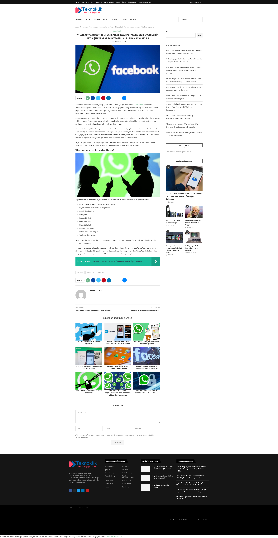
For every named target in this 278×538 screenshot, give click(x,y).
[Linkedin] (82, 490)
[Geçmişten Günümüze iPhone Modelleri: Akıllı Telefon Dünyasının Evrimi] (174, 237)
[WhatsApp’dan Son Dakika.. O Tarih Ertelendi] (88, 381)
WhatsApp (101, 272)
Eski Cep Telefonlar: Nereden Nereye (173, 222)
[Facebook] (70, 490)
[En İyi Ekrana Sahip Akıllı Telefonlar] (145, 487)
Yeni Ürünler (126, 480)
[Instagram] (74, 490)
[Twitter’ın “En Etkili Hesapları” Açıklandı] (88, 331)
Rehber (133, 20)
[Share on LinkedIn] (108, 98)
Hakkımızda (98, 2)
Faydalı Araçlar (110, 473)
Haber (88, 20)
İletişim (106, 2)
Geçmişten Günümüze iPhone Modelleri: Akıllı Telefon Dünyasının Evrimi (174, 249)
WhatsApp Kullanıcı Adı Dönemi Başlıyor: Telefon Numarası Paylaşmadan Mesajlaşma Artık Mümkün (184, 70)
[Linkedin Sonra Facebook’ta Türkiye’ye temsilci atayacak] (146, 356)
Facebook (80, 272)
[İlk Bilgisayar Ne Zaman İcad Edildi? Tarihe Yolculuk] (194, 237)
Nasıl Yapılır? (109, 466)
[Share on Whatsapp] (114, 98)
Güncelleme (91, 272)
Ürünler (124, 2)
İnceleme (96, 20)
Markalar (117, 2)
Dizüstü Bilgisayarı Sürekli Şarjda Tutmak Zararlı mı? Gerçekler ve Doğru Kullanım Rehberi (191, 469)
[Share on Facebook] (93, 98)
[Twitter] (78, 490)
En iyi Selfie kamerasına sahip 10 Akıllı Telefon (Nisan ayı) (162, 468)
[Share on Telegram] (119, 98)
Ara (167, 31)
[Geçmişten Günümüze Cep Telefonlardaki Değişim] (194, 212)
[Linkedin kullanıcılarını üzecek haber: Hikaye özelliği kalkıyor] (117, 331)
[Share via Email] (124, 98)
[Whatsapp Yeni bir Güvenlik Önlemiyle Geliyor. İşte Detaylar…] (146, 381)
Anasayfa (78, 20)
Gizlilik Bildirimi (183, 520)
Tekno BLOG (109, 480)
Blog (125, 20)
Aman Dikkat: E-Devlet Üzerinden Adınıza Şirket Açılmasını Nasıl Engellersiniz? (190, 477)
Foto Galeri (115, 20)
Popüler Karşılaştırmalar (145, 2)
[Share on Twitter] (98, 98)
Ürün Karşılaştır (132, 2)
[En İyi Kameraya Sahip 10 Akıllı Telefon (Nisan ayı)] (145, 478)
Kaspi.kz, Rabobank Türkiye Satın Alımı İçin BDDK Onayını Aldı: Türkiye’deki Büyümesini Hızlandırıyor (184, 107)
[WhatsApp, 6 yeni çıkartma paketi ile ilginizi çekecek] (146, 331)
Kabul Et (109, 536)
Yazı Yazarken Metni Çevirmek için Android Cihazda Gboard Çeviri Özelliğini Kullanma (184, 196)
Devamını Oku (117, 536)
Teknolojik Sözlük (111, 476)
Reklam (111, 2)
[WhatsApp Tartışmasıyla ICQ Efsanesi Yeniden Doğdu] (117, 356)
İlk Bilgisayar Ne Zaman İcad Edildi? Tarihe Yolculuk (193, 248)
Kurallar (172, 520)
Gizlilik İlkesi (138, 104)
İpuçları (107, 470)
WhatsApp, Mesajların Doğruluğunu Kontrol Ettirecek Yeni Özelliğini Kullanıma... (118, 393)
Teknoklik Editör (120, 42)
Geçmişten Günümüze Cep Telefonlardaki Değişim (193, 223)
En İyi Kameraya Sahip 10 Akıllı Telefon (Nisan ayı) (162, 477)
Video (105, 20)
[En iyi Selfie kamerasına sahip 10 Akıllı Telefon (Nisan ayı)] (145, 469)
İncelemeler (126, 484)
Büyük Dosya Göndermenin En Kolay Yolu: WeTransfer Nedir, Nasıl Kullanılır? (191, 484)
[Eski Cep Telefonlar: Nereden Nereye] (174, 212)
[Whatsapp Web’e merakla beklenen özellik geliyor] (88, 356)
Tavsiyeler (125, 487)
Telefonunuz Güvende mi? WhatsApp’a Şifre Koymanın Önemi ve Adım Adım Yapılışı (191, 491)
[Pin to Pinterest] (103, 98)
